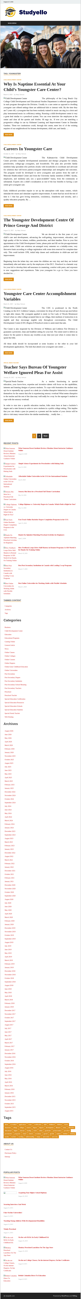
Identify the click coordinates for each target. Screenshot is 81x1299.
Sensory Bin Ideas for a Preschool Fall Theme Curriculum (39, 491)
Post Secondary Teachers (13, 688)
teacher (7, 1137)
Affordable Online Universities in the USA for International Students (42, 476)
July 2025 (8, 767)
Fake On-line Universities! (13, 1213)
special (45, 1133)
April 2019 (8, 957)
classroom (8, 1127)
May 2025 (8, 774)
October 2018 (9, 978)
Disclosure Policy (10, 1153)
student (58, 1133)
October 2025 (9, 759)
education (71, 1127)
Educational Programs (12, 638)
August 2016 (9, 1068)
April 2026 (8, 742)
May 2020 (8, 910)
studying (72, 1133)
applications (22, 1124)
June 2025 (8, 770)
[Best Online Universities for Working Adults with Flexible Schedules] (10, 583)
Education (8, 634)
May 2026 (8, 738)
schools (31, 1133)
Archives (8, 610)
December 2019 (10, 928)
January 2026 (9, 752)
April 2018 (8, 996)
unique (38, 1137)
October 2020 (9, 892)
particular (48, 1130)
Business (8, 627)
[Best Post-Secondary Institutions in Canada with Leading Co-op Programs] (10, 566)
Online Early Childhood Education (16, 667)
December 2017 (10, 1010)
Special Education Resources (14, 702)
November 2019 (10, 932)
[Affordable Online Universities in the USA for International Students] (10, 476)
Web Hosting (9, 717)
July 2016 (8, 1071)
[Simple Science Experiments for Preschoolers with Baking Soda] (10, 464)
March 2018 (9, 1000)
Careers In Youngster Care (28, 148)
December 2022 (10, 853)
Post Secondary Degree (12, 677)
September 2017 (10, 1021)
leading (29, 1130)
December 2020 (10, 885)
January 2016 (9, 1093)
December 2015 (10, 1096)
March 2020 (9, 917)
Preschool (8, 692)
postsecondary (57, 1130)
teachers (13, 1137)
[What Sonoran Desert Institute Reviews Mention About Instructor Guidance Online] (10, 448)
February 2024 (9, 824)
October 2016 (9, 1061)
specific (52, 1133)
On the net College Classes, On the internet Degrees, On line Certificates (44, 1260)
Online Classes (10, 652)
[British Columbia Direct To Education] (10, 1276)
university (55, 1137)
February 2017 (9, 1046)
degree (35, 1127)
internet (22, 1130)
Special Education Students (14, 710)
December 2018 (10, 971)
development (50, 1127)
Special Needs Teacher (11, 362)
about (6, 1124)
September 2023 (10, 835)
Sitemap (7, 1157)
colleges (21, 1127)
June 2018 (8, 989)
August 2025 (9, 763)
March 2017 (9, 1043)
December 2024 (10, 792)
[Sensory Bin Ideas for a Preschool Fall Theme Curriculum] (10, 492)
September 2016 (10, 1064)
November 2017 (10, 1014)
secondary (38, 1133)
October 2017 (9, 1018)
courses (28, 1127)
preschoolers (8, 1133)
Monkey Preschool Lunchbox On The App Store (35, 1247)
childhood (52, 1124)
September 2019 (10, 939)
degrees (41, 1127)
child (45, 1124)
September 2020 (10, 896)
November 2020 (10, 889)
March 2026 (9, 745)
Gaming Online (10, 642)
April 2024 (8, 817)
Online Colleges (10, 656)
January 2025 (9, 788)
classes (66, 1124)
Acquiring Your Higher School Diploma (32, 1193)
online (41, 1130)
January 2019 (9, 967)
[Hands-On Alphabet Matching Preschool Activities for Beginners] (10, 535)
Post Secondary (10, 674)
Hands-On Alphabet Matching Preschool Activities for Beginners (41, 535)
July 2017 (8, 1028)
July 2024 (8, 806)
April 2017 (8, 1039)
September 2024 (10, 802)
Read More (8, 134)
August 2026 (9, 731)
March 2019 (9, 960)
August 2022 (9, 856)
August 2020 (9, 899)
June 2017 (8, 1032)
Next (45, 436)
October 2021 (9, 874)
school (24, 1133)
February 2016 (9, 1089)
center (30, 1124)
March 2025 (9, 781)
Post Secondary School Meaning (15, 685)
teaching (21, 1137)
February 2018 (9, 1003)
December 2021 (10, 871)
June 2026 (8, 734)
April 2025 (8, 777)
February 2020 (9, 921)
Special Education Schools (13, 706)
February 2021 (9, 878)
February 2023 (9, 846)
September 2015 (10, 1107)
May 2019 (8, 953)
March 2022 (9, 860)
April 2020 (8, 914)
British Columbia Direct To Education (32, 1275)
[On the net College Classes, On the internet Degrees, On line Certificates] (10, 1260)
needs (35, 1130)
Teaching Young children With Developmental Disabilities (24, 1221)
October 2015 (9, 1104)
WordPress (65, 1296)
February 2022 (9, 863)
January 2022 (9, 867)
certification (37, 1124)
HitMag (74, 1296)
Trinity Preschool (10, 1229)
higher (16, 1130)
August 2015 (9, 1111)
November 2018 (10, 975)
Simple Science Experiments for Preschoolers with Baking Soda (41, 463)
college (15, 1127)
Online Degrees (10, 663)
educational (8, 1130)
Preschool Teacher (11, 695)
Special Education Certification (15, 699)
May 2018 (8, 992)
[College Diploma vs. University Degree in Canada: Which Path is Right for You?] (10, 504)
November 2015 (10, 1100)
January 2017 (9, 1050)
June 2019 (8, 949)
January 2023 (9, 849)
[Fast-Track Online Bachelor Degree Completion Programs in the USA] (10, 520)
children (59, 1124)
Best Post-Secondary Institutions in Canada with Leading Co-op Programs (45, 565)
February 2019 (9, 964)
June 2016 (8, 1075)
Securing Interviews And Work (15, 1204)
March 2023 (9, 842)
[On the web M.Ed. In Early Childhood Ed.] (10, 1237)
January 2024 (9, 828)
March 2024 (9, 820)
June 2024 (8, 810)
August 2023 (9, 838)
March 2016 (9, 1086)
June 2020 (8, 906)
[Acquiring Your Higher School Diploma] (10, 1193)
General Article (10, 645)
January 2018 (9, 1007)
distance (58, 1127)
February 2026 (9, 749)
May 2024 (8, 813)
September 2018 (10, 982)
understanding (30, 1137)
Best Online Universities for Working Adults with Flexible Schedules (42, 583)
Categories (8, 606)
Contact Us (8, 1149)
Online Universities (11, 670)
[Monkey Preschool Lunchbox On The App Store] (10, 1248)
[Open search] (75, 23)
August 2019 (9, 942)
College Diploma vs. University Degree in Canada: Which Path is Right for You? (47, 504)
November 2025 (10, 756)
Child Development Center (12, 79)
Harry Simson (20, 94)
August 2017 (9, 1025)
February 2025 (9, 785)
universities (46, 1137)
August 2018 (9, 985)
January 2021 (9, 881)
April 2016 (8, 1082)
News (7, 649)
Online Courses (10, 659)
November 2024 (10, 795)
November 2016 (10, 1057)
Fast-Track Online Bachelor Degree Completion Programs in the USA (43, 519)
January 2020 (9, 924)
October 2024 (9, 799)
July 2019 (8, 946)
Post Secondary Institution (13, 681)
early (64, 1127)
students (65, 1133)
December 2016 (10, 1053)
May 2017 (8, 1035)
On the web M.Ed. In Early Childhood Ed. (33, 1237)
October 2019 (9, 935)
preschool (67, 1130)
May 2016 (8, 1078)
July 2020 (8, 903)
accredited (13, 1124)
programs (17, 1133)
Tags (6, 613)
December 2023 (10, 831)
